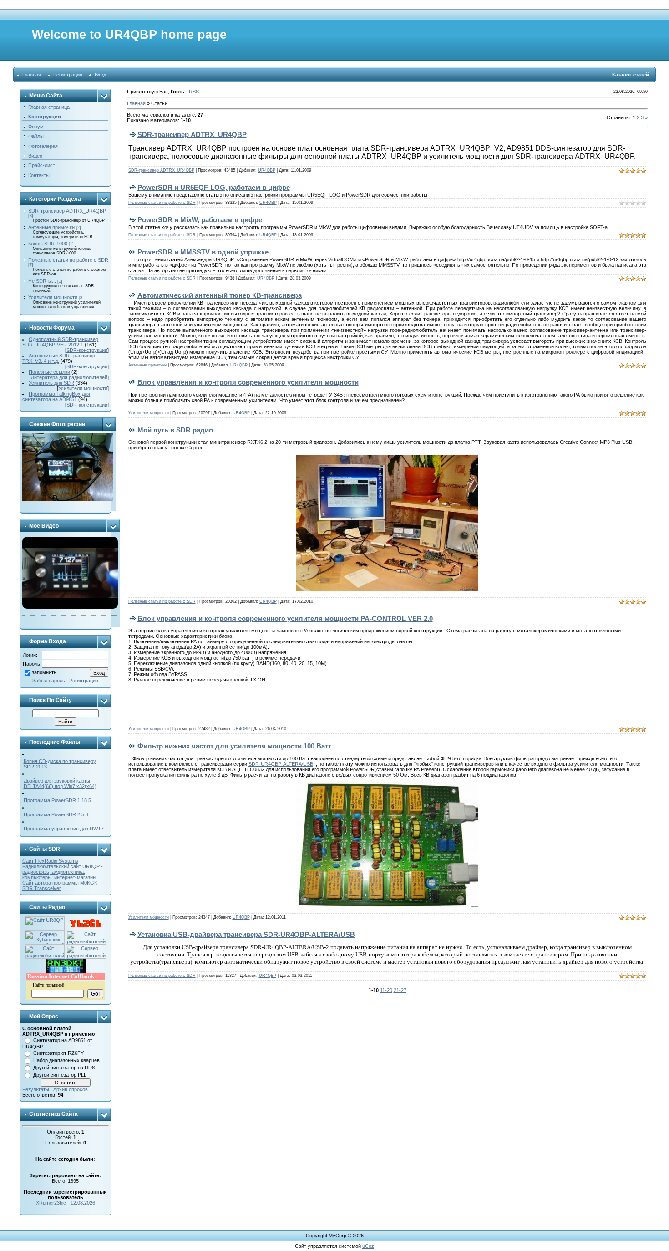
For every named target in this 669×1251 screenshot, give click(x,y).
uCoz (368, 1246)
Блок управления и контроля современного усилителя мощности (248, 382)
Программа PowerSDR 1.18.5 (57, 800)
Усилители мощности (52, 297)
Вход (100, 74)
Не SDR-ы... (42, 281)
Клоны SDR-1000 (47, 243)
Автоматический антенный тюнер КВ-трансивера (219, 295)
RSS (194, 91)
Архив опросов (70, 1089)
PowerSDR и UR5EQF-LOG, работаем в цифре (213, 187)
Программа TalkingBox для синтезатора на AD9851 (56, 396)
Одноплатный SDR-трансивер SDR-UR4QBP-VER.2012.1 (60, 341)
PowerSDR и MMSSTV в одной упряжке (203, 252)
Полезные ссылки (49, 372)
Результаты (35, 1089)
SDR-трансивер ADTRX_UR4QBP (67, 211)
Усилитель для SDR (51, 383)
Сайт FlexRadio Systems (50, 861)
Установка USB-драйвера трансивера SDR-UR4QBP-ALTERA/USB (246, 934)
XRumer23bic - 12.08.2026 (65, 1202)
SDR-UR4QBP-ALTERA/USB (280, 764)
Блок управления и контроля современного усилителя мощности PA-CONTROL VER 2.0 (285, 618)
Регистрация (67, 74)
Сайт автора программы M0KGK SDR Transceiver (59, 885)
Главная (31, 74)
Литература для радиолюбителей (69, 377)
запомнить (44, 672)
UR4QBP (266, 170)
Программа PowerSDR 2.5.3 (56, 814)
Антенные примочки (51, 227)
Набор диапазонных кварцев (66, 1060)
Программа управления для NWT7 (64, 828)
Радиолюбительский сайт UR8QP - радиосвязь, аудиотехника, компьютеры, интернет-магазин (62, 872)
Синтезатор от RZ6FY (58, 1053)
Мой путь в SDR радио (175, 430)
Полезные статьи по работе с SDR (68, 260)
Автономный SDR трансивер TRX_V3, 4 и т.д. (59, 358)
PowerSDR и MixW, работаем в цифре (199, 220)
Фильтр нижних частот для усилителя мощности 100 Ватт (234, 746)
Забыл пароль (48, 680)
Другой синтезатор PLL (59, 1075)
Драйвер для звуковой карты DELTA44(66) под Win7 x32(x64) (60, 783)
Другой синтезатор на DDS (64, 1067)
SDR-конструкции (86, 350)
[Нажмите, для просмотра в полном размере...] (387, 458)
